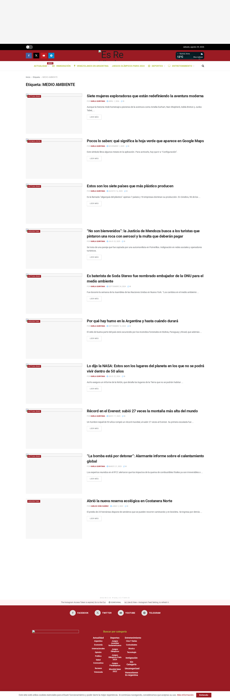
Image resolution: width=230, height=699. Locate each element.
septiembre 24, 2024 (117, 286)
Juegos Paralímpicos (115, 664)
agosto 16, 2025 (115, 191)
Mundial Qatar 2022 (115, 670)
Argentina (33, 231)
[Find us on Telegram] (51, 55)
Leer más (96, 116)
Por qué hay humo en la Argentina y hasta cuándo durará (132, 321)
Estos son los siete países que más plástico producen (130, 186)
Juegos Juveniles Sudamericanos (114, 643)
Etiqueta (36, 77)
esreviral (115, 602)
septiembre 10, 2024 (117, 326)
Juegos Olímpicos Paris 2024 (128, 66)
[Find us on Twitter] (36, 55)
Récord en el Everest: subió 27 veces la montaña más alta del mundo (142, 411)
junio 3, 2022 (117, 506)
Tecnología (34, 141)
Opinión (98, 652)
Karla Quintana (98, 101)
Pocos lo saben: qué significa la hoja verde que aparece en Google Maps (145, 141)
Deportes (157, 66)
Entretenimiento (182, 66)
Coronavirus (98, 663)
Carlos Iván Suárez (100, 506)
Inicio (28, 77)
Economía (98, 645)
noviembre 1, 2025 (116, 146)
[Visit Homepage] (115, 55)
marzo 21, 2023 (115, 466)
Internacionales (98, 648)
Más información (185, 695)
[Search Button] (203, 66)
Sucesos (98, 668)
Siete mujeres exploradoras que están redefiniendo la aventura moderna (145, 96)
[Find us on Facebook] (29, 55)
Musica (131, 648)
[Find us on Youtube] (44, 55)
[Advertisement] (115, 22)
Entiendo (203, 695)
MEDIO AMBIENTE (50, 77)
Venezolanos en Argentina (92, 66)
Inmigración (63, 66)
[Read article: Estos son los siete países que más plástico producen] (54, 204)
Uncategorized (132, 668)
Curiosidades (131, 645)
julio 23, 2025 (114, 241)
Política (98, 656)
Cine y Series (131, 641)
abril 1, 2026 (113, 101)
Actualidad (41, 65)
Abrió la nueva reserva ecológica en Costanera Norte (129, 501)
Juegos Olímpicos (115, 650)
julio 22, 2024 (114, 376)
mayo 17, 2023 (114, 416)
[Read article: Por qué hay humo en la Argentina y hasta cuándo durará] (54, 338)
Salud (98, 660)
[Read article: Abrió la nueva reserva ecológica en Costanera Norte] (54, 518)
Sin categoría (131, 663)
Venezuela (98, 672)
